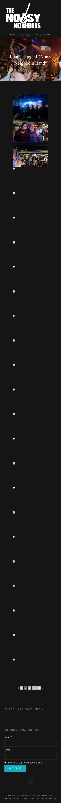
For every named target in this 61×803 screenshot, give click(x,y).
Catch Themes (48, 798)
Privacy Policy (13, 798)
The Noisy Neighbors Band (40, 796)
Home (12, 35)
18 (38, 688)
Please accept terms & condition (25, 762)
